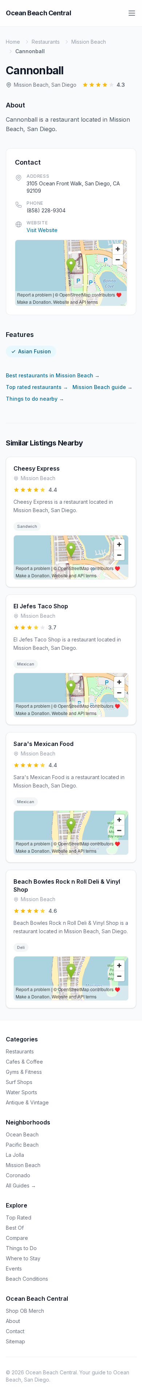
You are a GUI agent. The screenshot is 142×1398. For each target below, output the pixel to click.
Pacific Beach (22, 1145)
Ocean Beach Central (38, 13)
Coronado (18, 1175)
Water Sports (21, 1092)
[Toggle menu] (132, 13)
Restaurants (46, 42)
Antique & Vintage (27, 1102)
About (13, 1321)
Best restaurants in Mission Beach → (53, 375)
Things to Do (21, 1248)
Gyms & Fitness (24, 1072)
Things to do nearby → (35, 399)
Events (14, 1268)
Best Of (15, 1228)
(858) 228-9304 (46, 210)
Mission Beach (88, 42)
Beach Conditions (27, 1279)
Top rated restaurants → (37, 387)
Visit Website (42, 230)
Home (13, 42)
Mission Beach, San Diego (45, 85)
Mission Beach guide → (102, 387)
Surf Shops (19, 1082)
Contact (15, 1331)
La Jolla (15, 1155)
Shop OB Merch (25, 1311)
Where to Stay (23, 1258)
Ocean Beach (22, 1134)
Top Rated (18, 1217)
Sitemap (15, 1341)
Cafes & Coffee (24, 1062)
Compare (17, 1238)
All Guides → (21, 1185)
